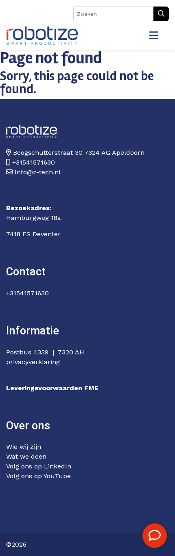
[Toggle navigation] (153, 35)
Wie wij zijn (23, 447)
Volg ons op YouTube (38, 476)
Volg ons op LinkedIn (38, 466)
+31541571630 (27, 293)
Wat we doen (26, 456)
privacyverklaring (33, 362)
